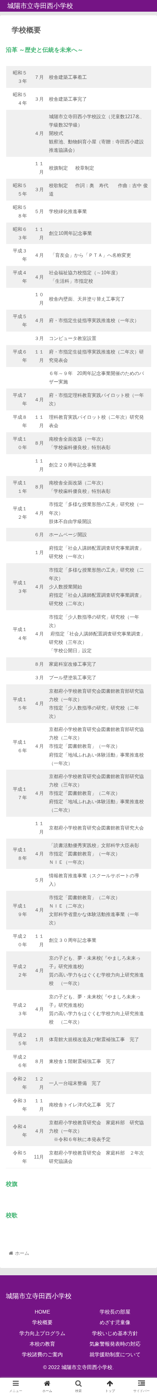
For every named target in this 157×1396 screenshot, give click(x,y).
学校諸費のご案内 (42, 1354)
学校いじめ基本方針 (115, 1333)
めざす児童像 (115, 1322)
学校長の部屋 (115, 1312)
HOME (42, 1312)
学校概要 (42, 1322)
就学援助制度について (115, 1354)
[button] (141, 898)
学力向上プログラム (42, 1333)
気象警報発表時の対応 (115, 1344)
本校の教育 (42, 1344)
